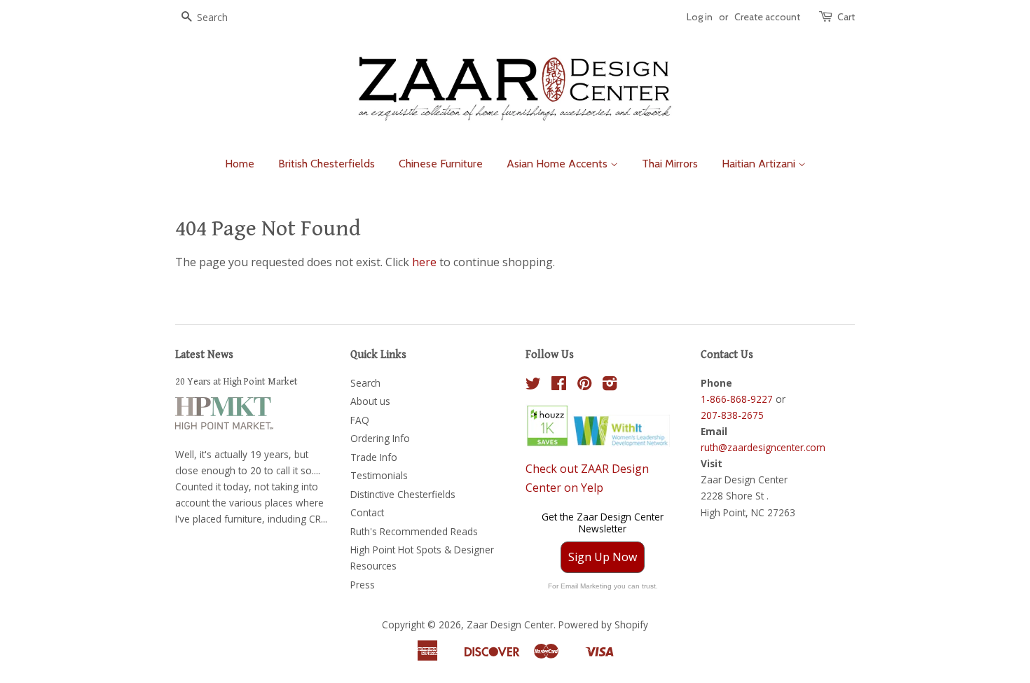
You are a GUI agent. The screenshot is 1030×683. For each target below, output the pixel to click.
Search (365, 382)
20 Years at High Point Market (236, 381)
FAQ (359, 420)
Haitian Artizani (760, 163)
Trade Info (373, 457)
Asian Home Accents (558, 163)
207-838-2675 (732, 415)
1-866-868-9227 (737, 399)
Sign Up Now (602, 557)
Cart (846, 17)
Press (362, 584)
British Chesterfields (326, 163)
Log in (700, 17)
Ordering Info (380, 438)
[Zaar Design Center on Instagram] (609, 385)
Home (239, 163)
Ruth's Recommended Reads (414, 531)
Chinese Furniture (441, 163)
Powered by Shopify (603, 624)
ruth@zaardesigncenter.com (763, 447)
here (424, 262)
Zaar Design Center (510, 624)
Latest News (204, 354)
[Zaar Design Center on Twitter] (533, 385)
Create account (767, 17)
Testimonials (379, 475)
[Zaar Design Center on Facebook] (559, 385)
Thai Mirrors (670, 163)
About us (370, 401)
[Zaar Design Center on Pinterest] (584, 385)
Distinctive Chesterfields (402, 494)
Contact (367, 512)
